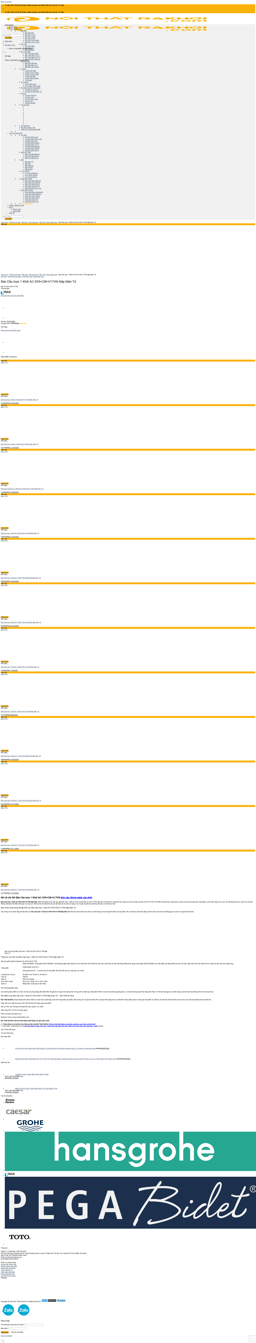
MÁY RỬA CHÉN (26, 179)
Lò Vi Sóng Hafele (31, 175)
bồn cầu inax (56, 1026)
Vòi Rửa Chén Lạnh (31, 137)
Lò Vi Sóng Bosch (31, 177)
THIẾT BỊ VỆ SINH (15, 29)
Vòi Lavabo (24, 82)
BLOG (11, 207)
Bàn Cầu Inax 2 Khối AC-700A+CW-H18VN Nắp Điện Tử (20, 711)
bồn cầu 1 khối (45, 1026)
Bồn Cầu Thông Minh (32, 40)
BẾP (22, 160)
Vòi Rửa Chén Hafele (32, 149)
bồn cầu (65, 1026)
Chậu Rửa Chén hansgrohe (34, 192)
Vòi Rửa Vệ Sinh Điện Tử (33, 92)
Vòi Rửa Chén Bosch (32, 150)
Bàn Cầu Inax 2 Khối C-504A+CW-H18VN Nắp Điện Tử (19, 444)
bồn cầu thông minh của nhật (76, 897)
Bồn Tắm (24, 44)
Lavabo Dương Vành (32, 75)
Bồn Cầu (23, 31)
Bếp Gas (28, 164)
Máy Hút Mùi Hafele (32, 156)
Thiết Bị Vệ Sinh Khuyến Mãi (30, 130)
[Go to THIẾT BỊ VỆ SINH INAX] (10, 1176)
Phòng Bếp (16, 211)
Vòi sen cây (29, 101)
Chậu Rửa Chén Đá (31, 200)
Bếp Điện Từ (29, 162)
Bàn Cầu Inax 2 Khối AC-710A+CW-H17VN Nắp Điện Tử (20, 845)
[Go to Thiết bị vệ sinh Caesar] (19, 1119)
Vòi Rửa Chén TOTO (32, 145)
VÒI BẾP (24, 135)
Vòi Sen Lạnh (29, 97)
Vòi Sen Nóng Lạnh (31, 99)
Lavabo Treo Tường (32, 73)
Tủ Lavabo (28, 80)
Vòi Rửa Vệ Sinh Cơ (31, 90)
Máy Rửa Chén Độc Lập (33, 188)
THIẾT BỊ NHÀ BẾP (15, 133)
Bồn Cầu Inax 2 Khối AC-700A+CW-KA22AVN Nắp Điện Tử (21, 622)
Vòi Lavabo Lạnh (30, 84)
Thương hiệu (25, 105)
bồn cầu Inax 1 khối (90, 1026)
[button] (9, 25)
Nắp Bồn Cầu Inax (31, 63)
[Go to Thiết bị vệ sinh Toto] (20, 1244)
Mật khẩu (4, 1328)
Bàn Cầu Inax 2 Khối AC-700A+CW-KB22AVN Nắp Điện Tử (21, 578)
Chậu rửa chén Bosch (32, 198)
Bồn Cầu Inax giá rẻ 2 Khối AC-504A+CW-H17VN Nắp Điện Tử (22, 489)
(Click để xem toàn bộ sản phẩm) (12, 296)
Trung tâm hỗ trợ (7, 1270)
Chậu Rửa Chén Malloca (33, 194)
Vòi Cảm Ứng (25, 126)
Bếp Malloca (29, 166)
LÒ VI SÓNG (25, 171)
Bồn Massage (29, 50)
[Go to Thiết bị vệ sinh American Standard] (10, 1103)
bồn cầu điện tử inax (32, 1026)
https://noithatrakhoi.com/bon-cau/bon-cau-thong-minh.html (72, 1024)
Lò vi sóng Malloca (31, 173)
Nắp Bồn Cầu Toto (31, 65)
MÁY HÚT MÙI (26, 152)
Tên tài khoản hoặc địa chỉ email (12, 1325)
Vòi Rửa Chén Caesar (32, 143)
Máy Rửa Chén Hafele (32, 183)
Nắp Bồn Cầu (25, 61)
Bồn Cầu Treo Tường (32, 42)
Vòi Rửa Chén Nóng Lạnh (33, 139)
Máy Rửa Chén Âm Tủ (32, 186)
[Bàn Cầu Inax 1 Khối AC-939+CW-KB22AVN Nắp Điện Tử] (10, 318)
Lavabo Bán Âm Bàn (32, 78)
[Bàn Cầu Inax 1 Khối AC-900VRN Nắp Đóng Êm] (10, 308)
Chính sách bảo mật (7, 1274)
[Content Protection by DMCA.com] (49, 1301)
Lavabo (23, 69)
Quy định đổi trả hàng (8, 1276)
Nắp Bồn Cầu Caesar (32, 67)
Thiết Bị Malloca (26, 204)
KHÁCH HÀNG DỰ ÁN (16, 205)
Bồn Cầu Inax (29, 33)
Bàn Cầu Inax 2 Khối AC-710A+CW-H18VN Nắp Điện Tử (20, 890)
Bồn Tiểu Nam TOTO (32, 56)
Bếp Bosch (28, 169)
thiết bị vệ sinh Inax (75, 1026)
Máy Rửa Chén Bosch (32, 185)
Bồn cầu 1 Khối (6, 277)
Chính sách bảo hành (8, 1272)
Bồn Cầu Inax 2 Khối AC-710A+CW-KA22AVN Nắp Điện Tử (21, 801)
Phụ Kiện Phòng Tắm (28, 128)
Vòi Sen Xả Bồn (30, 103)
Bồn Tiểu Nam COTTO (32, 57)
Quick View (4, 394)
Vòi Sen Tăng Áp (30, 95)
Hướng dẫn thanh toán (8, 1264)
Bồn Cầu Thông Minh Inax (35, 277)
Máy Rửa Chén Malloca (33, 181)
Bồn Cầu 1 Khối (30, 37)
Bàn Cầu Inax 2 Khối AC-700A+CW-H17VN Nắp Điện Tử (20, 667)
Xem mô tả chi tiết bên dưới (10, 330)
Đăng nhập (5, 1332)
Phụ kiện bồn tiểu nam (32, 59)
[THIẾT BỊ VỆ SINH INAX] (6, 294)
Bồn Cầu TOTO (30, 35)
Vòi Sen (23, 93)
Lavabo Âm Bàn (30, 76)
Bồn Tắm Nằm (30, 46)
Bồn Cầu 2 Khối (30, 38)
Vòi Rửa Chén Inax (31, 141)
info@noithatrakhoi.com (13, 1014)
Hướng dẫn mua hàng (8, 1268)
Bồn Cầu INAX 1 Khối (19, 277)
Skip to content (6, 2)
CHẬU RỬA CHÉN (27, 190)
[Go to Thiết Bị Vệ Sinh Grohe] (30, 1131)
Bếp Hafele (29, 167)
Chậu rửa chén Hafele (32, 196)
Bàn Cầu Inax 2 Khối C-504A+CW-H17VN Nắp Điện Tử (19, 400)
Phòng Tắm (17, 209)
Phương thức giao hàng (9, 1266)
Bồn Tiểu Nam (26, 52)
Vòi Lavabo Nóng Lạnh (32, 86)
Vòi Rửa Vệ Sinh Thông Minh (30, 88)
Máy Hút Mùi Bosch (31, 158)
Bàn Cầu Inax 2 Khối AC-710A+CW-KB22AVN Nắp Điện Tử (21, 756)
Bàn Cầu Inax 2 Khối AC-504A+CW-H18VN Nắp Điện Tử (20, 533)
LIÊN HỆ (12, 213)
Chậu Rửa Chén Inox (32, 202)
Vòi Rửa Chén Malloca (32, 147)
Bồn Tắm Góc (29, 48)
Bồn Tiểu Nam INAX (32, 54)
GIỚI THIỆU (13, 27)
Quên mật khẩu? (6, 1336)
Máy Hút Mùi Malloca (32, 154)
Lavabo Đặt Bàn (30, 71)
